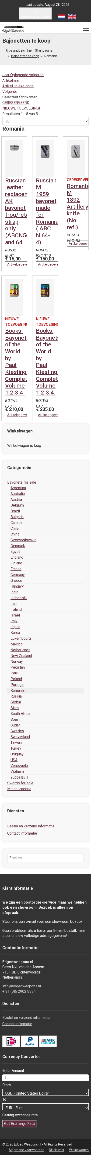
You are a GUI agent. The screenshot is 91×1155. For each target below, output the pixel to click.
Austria (16, 499)
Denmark (17, 546)
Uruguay (17, 754)
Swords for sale (20, 783)
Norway (16, 661)
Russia (16, 696)
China (14, 534)
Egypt (15, 551)
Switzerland (20, 737)
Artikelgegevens (19, 264)
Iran (13, 603)
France (15, 569)
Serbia (15, 702)
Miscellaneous (19, 789)
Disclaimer (56, 1150)
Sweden (17, 731)
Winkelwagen (79, 1150)
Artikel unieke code (18, 86)
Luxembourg (20, 638)
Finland (16, 563)
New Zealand (21, 656)
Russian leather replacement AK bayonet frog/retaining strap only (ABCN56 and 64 (23, 211)
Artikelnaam (11, 80)
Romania (17, 690)
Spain (15, 719)
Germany (17, 575)
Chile (14, 528)
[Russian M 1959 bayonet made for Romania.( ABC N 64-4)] (45, 158)
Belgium (17, 505)
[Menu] (86, 29)
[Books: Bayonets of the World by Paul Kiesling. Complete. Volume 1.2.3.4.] (14, 297)
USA (14, 760)
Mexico (16, 644)
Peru (14, 673)
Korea (15, 632)
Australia (17, 493)
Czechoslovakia (23, 540)
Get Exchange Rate (19, 1123)
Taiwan (16, 742)
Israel (15, 615)
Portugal (17, 684)
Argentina (18, 488)
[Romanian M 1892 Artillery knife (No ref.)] (76, 158)
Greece (16, 580)
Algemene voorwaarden (26, 1150)
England (16, 557)
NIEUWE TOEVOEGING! (21, 108)
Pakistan (17, 667)
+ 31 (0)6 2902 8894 (19, 991)
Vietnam (17, 771)
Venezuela (19, 766)
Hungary (17, 586)
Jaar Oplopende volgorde (23, 75)
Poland (16, 679)
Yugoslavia (19, 777)
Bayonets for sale (21, 482)
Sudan (15, 725)
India (14, 592)
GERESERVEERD (15, 102)
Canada (16, 522)
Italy (14, 621)
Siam (14, 708)
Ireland (16, 609)
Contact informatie (22, 833)
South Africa (20, 713)
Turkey (15, 748)
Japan (15, 627)
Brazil (15, 511)
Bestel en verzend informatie (31, 826)
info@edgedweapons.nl (21, 986)
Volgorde (9, 91)
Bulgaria (17, 517)
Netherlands (20, 650)
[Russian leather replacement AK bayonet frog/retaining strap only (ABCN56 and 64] (14, 158)
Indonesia (18, 598)
